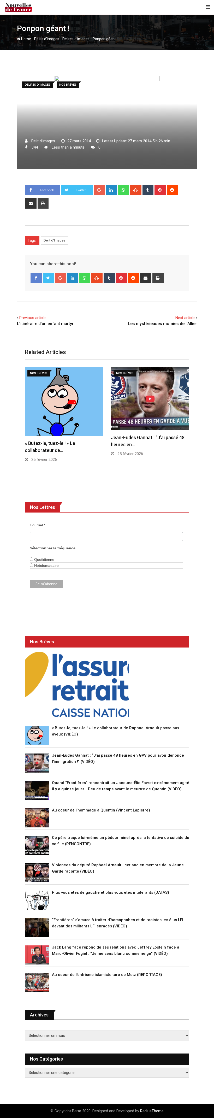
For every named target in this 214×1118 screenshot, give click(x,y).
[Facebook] (36, 278)
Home (25, 39)
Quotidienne (43, 559)
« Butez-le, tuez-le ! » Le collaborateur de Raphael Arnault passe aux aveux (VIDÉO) (115, 731)
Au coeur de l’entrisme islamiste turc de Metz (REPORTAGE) (107, 974)
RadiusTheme (152, 1111)
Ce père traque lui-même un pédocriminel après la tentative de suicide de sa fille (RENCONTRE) (120, 840)
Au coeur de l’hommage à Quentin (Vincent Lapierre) (101, 810)
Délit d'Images (54, 240)
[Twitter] (48, 278)
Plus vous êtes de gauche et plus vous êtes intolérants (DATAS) (110, 892)
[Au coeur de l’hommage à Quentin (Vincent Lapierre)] (37, 817)
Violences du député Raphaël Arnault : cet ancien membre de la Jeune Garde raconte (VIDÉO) (118, 868)
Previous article (32, 317)
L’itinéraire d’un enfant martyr (45, 323)
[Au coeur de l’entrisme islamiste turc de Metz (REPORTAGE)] (37, 982)
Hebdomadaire (46, 565)
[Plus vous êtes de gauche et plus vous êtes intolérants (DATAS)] (37, 900)
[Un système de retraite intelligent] (77, 684)
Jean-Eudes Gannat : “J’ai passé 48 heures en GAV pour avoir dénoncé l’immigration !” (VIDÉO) (118, 758)
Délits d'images (46, 39)
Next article (185, 317)
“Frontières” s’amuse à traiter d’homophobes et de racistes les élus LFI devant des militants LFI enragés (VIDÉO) (117, 922)
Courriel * (37, 525)
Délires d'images (76, 39)
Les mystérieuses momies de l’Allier (162, 323)
